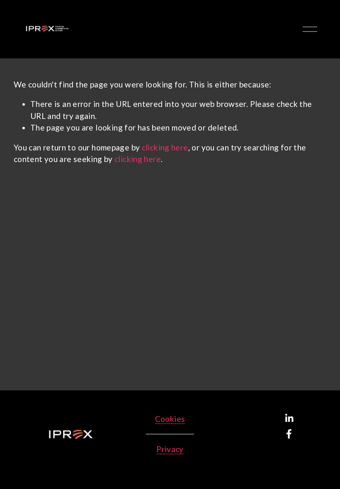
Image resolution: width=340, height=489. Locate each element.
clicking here (165, 147)
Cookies (170, 419)
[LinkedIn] (289, 418)
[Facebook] (289, 434)
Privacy (170, 449)
